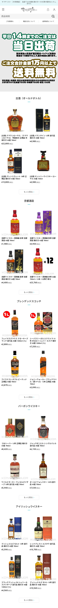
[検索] (53, 16)
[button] (3, 10)
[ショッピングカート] (48, 9)
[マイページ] (54, 9)
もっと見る (28, 192)
